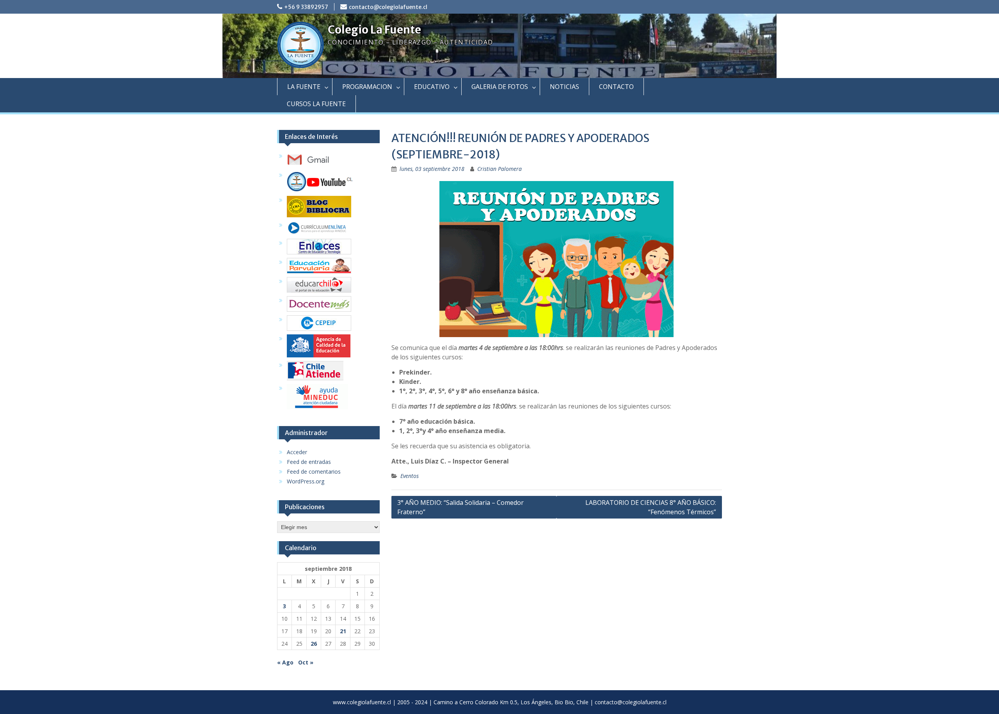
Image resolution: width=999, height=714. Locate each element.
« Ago (285, 662)
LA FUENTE (303, 86)
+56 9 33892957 (306, 7)
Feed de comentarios (314, 471)
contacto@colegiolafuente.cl (388, 7)
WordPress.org (305, 481)
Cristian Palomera (499, 168)
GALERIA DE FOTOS (499, 86)
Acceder (297, 452)
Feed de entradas (309, 461)
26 (314, 643)
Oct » (305, 662)
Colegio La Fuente (374, 30)
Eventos (409, 476)
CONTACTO (616, 86)
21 (343, 631)
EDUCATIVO (432, 86)
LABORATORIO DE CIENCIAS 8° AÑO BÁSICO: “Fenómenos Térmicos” (650, 507)
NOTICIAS (564, 86)
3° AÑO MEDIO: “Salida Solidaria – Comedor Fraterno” (460, 507)
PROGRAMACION (367, 86)
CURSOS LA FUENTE (316, 103)
